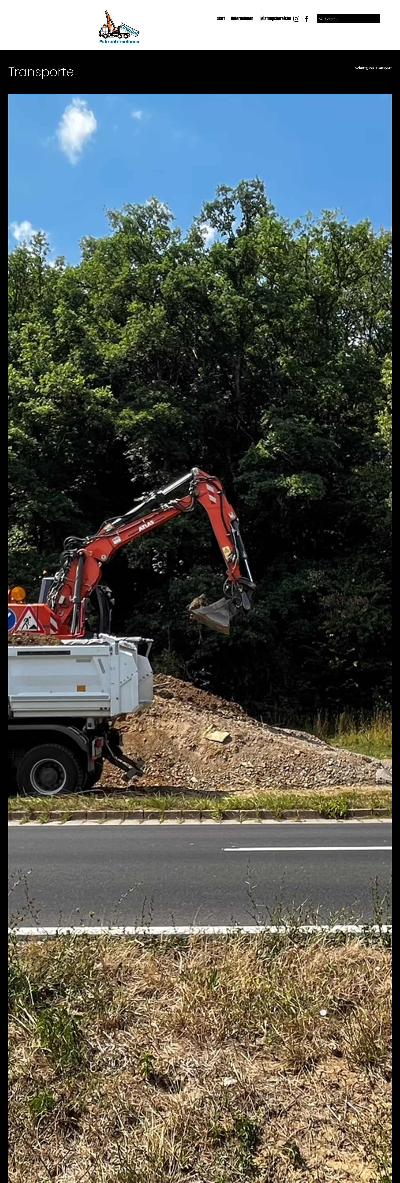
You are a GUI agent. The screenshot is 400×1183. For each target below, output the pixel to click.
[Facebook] (306, 19)
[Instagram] (296, 19)
